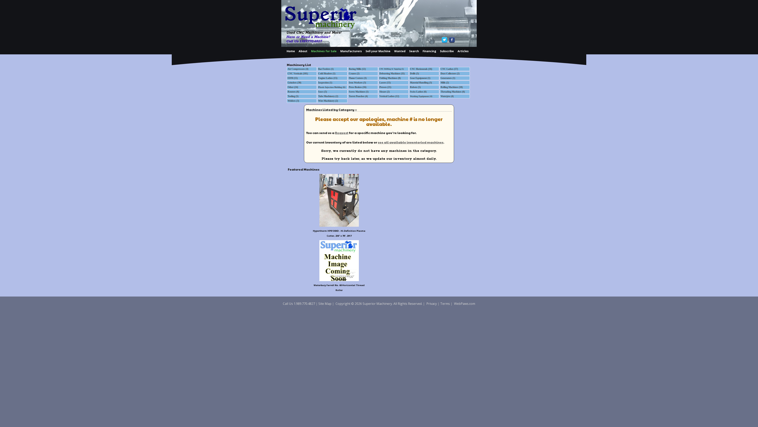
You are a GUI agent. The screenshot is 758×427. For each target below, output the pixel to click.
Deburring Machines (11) (392, 73)
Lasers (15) (385, 82)
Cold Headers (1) (326, 73)
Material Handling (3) (421, 82)
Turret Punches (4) (358, 96)
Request (341, 132)
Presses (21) (385, 87)
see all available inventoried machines (410, 142)
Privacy (431, 303)
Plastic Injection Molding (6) (331, 87)
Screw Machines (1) (359, 91)
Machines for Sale (324, 51)
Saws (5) (322, 91)
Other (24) (293, 87)
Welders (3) (293, 100)
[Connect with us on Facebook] (451, 40)
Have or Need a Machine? (308, 37)
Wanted (399, 51)
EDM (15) (293, 78)
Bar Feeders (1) (326, 69)
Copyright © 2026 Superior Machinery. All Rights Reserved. (379, 303)
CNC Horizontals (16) (421, 69)
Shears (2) (384, 91)
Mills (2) (445, 82)
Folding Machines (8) (390, 78)
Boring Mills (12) (357, 69)
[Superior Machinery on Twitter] (445, 40)
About (303, 51)
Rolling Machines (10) (452, 87)
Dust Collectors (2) (450, 73)
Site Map (324, 303)
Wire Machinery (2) (328, 100)
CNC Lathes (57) (449, 69)
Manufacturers (351, 51)
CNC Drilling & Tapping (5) (391, 69)
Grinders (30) (294, 82)
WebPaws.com (464, 303)
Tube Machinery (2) (328, 96)
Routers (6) (293, 91)
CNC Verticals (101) (298, 73)
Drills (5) (414, 73)
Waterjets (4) (447, 96)
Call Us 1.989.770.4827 (304, 41)
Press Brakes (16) (357, 87)
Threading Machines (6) (453, 91)
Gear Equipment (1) (420, 78)
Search (414, 51)
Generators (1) (448, 78)
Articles (463, 51)
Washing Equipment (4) (421, 96)
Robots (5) (415, 87)
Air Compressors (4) (298, 69)
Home (291, 51)
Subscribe (447, 51)
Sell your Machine (378, 51)
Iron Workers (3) (357, 82)
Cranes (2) (354, 73)
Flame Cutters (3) (358, 78)
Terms (445, 303)
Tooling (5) (293, 96)
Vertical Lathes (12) (389, 96)
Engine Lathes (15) (327, 78)
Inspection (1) (325, 82)
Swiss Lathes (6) (418, 91)
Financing (429, 51)
